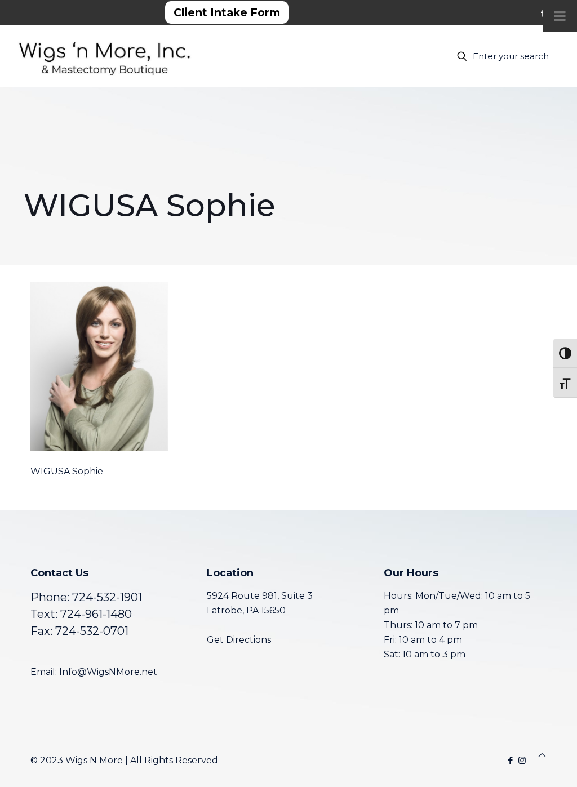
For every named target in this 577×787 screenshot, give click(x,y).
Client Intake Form (227, 12)
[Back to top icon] (542, 755)
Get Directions (239, 639)
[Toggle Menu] (560, 16)
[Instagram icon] (522, 760)
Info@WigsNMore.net (108, 671)
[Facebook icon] (510, 760)
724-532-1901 (107, 597)
